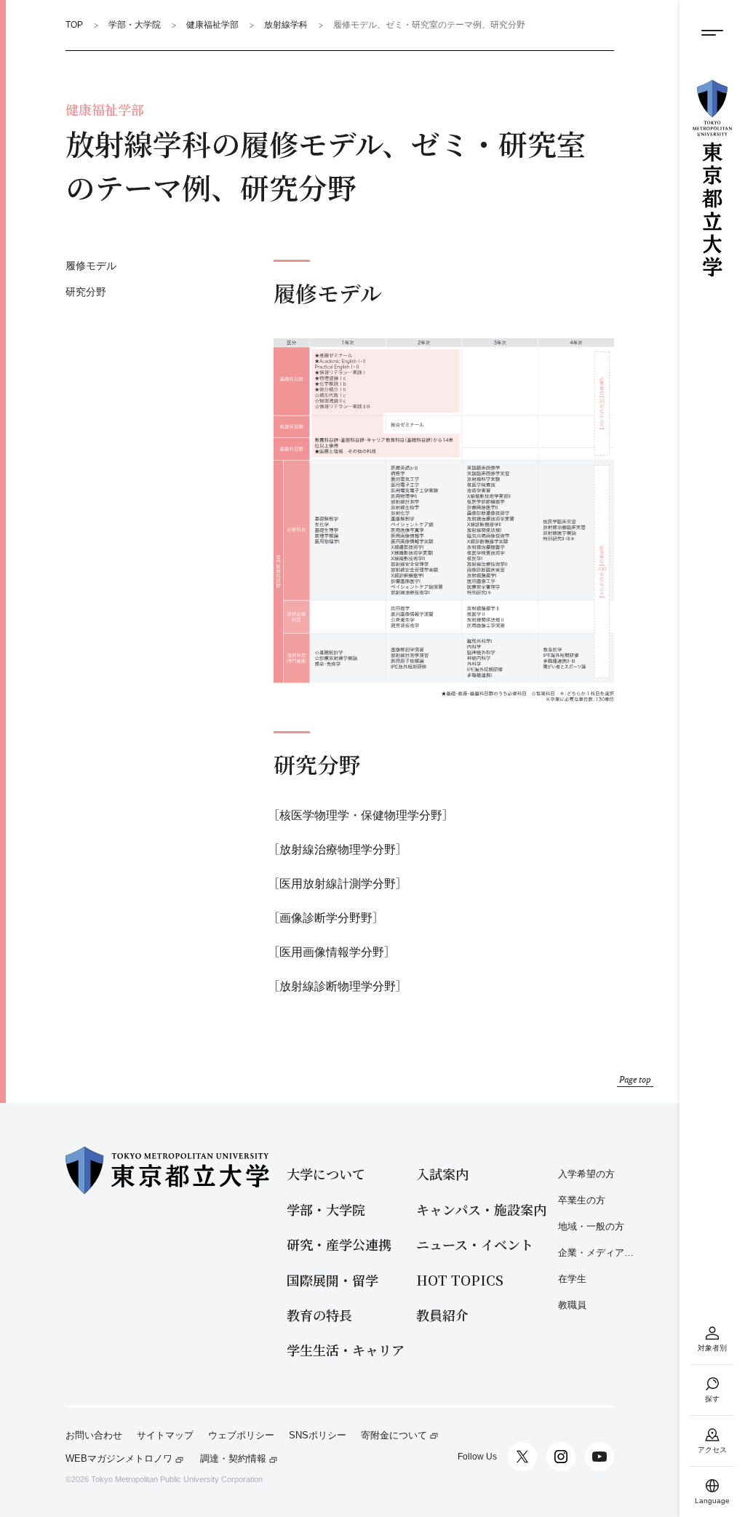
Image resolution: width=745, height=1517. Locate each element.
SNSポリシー (317, 1435)
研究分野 (85, 292)
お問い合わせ (93, 1435)
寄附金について (394, 1435)
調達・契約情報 (233, 1459)
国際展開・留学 (332, 1280)
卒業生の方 (581, 1200)
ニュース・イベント (474, 1244)
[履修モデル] (444, 520)
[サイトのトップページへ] (712, 178)
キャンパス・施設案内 (481, 1210)
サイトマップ (165, 1435)
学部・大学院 (326, 1210)
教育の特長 (319, 1315)
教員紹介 (442, 1315)
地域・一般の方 (591, 1226)
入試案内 (442, 1174)
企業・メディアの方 (598, 1252)
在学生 (572, 1278)
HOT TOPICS (459, 1280)
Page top (635, 1079)
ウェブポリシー (241, 1435)
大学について (326, 1174)
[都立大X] (522, 1456)
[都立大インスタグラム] (560, 1456)
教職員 (572, 1305)
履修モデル (90, 265)
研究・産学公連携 (339, 1244)
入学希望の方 (586, 1174)
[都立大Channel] (599, 1456)
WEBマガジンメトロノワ (118, 1459)
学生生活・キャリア (346, 1350)
